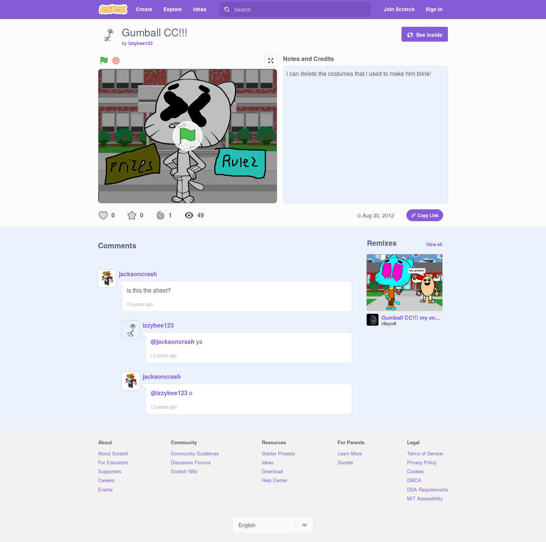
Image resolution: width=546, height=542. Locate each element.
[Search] (227, 9)
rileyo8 (388, 323)
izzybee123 (140, 43)
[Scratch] (113, 9)
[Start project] (104, 61)
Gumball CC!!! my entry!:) (411, 317)
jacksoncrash (138, 274)
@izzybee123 (169, 392)
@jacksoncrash (172, 341)
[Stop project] (116, 61)
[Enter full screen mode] (270, 60)
